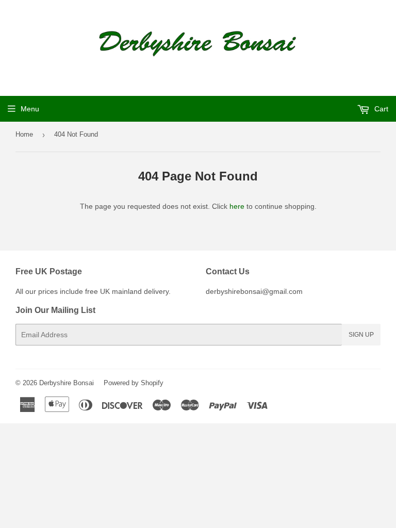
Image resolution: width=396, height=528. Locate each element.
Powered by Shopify (133, 383)
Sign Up (361, 334)
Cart (380, 109)
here (236, 206)
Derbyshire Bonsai (66, 383)
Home (24, 134)
